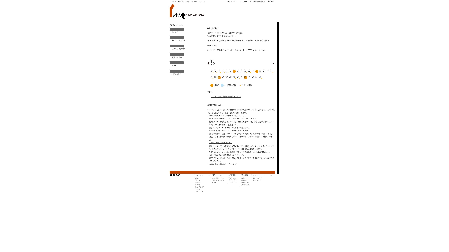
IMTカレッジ (232, 182)
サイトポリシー (242, 1)
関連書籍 (244, 180)
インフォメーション (202, 175)
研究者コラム (245, 185)
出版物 (243, 178)
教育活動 (232, 175)
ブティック (269, 175)
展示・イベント (218, 175)
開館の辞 (182, 40)
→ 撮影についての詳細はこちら (220, 143)
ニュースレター (257, 178)
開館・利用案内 (177, 57)
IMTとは (175, 40)
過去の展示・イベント (218, 180)
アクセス (175, 65)
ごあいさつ (175, 32)
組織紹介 (175, 49)
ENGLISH (270, 1)
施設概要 (182, 49)
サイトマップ (230, 1)
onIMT (214, 182)
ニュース (256, 175)
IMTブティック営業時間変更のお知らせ (226, 97)
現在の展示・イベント (218, 178)
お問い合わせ (176, 74)
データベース (245, 182)
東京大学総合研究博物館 (257, 1)
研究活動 (244, 175)
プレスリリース (257, 180)
